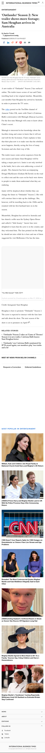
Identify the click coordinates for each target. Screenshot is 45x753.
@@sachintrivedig (11, 35)
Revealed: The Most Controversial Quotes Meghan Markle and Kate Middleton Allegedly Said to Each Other (21, 581)
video (7, 109)
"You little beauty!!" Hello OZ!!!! (12, 293)
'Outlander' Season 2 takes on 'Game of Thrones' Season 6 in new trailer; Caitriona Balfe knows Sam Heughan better (22, 337)
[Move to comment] (29, 42)
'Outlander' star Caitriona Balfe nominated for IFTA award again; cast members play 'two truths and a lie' (22, 345)
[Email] (25, 42)
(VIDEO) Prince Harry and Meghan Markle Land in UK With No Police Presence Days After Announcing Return (22, 503)
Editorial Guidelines (33, 367)
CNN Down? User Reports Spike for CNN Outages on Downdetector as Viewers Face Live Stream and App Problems (22, 542)
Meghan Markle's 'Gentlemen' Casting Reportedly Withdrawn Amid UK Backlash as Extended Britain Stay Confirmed (21, 697)
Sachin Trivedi (9, 33)
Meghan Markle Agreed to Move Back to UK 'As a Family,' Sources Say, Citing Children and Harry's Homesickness (20, 658)
